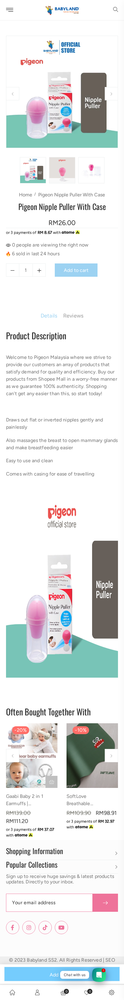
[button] (115, 10)
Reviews (73, 315)
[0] (86, 992)
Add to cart (62, 975)
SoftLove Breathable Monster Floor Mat (87, 803)
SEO (110, 960)
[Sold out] (51, 782)
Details (49, 315)
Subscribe (105, 903)
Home (25, 195)
